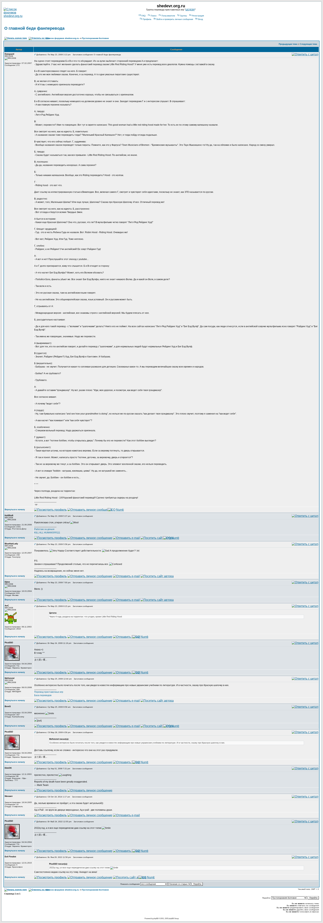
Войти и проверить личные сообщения (174, 19)
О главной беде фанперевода (34, 28)
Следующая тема (308, 44)
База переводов (42, 695)
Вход (200, 19)
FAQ (143, 16)
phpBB (155, 918)
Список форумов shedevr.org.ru (62, 38)
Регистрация (198, 16)
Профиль (147, 19)
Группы (183, 16)
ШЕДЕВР (190, 9)
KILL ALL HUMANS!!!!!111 (47, 532)
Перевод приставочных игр (48, 692)
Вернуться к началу (15, 509)
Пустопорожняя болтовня (95, 38)
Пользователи (168, 16)
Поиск (153, 16)
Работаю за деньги (44, 529)
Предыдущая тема (288, 44)
